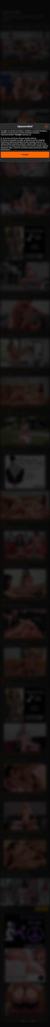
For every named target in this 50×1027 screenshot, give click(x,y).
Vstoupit (25, 155)
